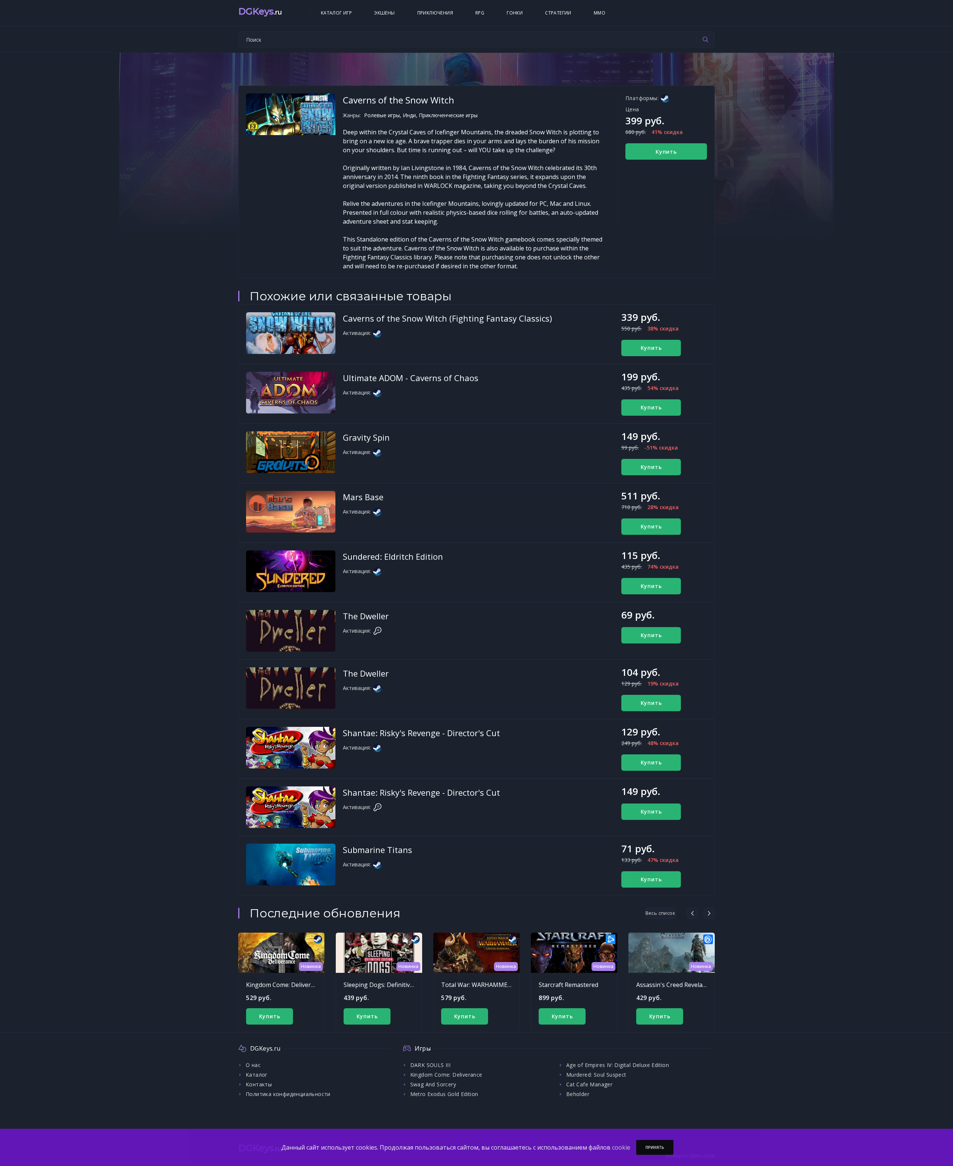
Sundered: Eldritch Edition (393, 556)
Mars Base (363, 496)
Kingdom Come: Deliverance (285, 985)
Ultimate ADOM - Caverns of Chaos (410, 377)
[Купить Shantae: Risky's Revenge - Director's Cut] (290, 748)
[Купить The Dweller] (290, 631)
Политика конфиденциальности (288, 1094)
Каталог (257, 1074)
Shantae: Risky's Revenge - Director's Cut (421, 732)
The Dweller (366, 616)
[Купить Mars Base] (290, 512)
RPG (479, 13)
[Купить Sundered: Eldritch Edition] (290, 571)
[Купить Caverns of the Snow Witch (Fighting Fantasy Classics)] (290, 333)
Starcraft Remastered (568, 985)
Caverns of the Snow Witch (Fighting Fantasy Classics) (447, 318)
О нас (253, 1064)
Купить (666, 151)
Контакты (259, 1084)
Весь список (660, 913)
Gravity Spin (366, 437)
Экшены (384, 13)
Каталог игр (336, 13)
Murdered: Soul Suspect (596, 1074)
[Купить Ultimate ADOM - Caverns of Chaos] (290, 392)
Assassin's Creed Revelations (676, 985)
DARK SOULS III (430, 1064)
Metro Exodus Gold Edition (444, 1094)
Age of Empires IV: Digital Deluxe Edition (617, 1064)
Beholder (577, 1094)
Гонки (515, 13)
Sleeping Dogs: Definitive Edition (389, 985)
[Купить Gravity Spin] (290, 452)
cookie (621, 1147)
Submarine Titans (377, 849)
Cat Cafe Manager (589, 1084)
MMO (599, 13)
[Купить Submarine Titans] (290, 864)
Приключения (435, 13)
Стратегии (558, 13)
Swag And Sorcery (433, 1084)
